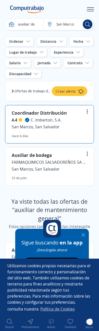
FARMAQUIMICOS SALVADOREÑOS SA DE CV (49, 162)
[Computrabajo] (27, 9)
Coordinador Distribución (39, 113)
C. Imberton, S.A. (46, 120)
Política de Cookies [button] (57, 309)
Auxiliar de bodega (32, 155)
